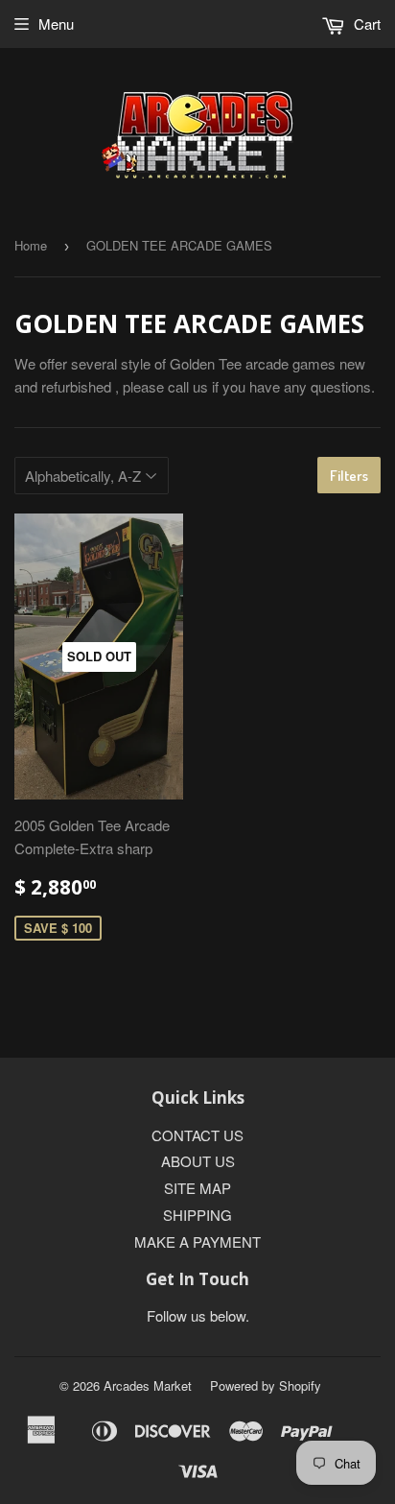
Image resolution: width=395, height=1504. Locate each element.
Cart (365, 23)
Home (30, 245)
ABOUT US (198, 1161)
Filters (349, 475)
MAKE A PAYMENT (197, 1241)
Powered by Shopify (265, 1385)
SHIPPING (197, 1215)
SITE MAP (197, 1188)
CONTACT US (197, 1135)
